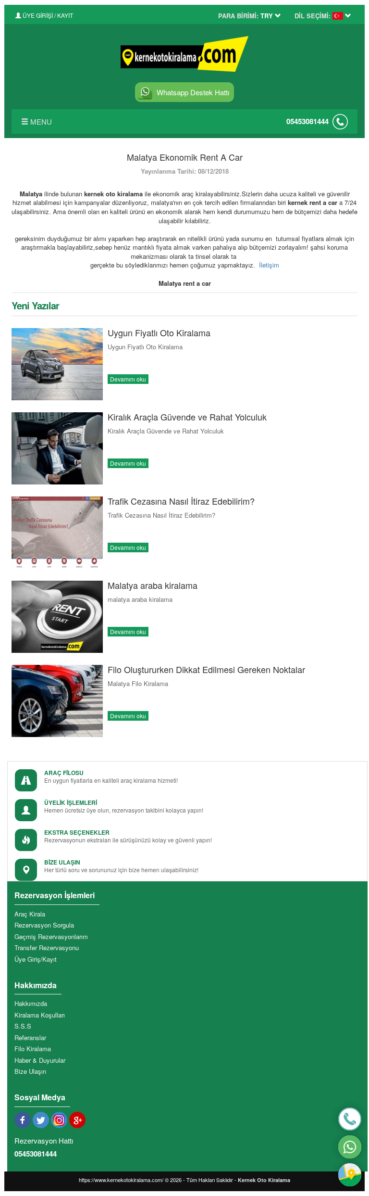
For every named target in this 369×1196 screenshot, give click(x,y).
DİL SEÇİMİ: (313, 16)
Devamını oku (128, 379)
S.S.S (22, 1026)
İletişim (269, 264)
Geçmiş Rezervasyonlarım (51, 936)
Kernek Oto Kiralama (264, 1179)
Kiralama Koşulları (39, 1015)
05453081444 (307, 121)
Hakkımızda (30, 1003)
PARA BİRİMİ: (238, 16)
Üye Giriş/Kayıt (35, 959)
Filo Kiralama (32, 1048)
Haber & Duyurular (39, 1060)
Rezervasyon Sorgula (44, 925)
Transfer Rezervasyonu (46, 947)
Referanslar (30, 1037)
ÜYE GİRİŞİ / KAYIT (47, 15)
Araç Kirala (29, 914)
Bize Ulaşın (30, 1071)
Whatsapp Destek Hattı (193, 92)
